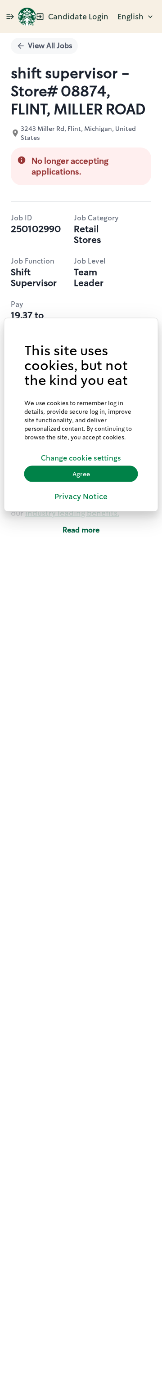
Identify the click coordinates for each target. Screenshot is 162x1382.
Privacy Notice (81, 496)
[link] (27, 16)
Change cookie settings (81, 457)
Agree (81, 474)
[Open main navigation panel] (9, 16)
